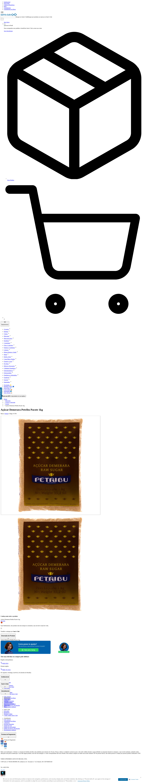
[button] (134, 779)
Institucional (7, 2)
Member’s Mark (8, 714)
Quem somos (7, 699)
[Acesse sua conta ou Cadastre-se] (4, 24)
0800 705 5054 (7, 670)
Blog (5, 6)
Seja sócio (6, 711)
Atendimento (7, 8)
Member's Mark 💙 (9, 386)
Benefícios (6, 712)
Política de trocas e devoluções (12, 705)
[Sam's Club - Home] (9, 15)
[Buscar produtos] (2, 19)
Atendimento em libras (10, 9)
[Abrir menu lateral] (2, 12)
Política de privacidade (10, 727)
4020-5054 (5, 663)
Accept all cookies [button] (123, 779)
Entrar (11, 31)
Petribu (6, 413)
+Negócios (7, 722)
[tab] (51, 465)
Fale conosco (7, 696)
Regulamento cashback (10, 707)
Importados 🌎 (8, 391)
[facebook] (1, 770)
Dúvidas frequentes (9, 701)
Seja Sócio (6, 22)
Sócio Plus (6, 3)
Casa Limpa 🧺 (8, 389)
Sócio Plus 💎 (7, 388)
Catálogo (6, 701)
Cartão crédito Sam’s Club (11, 694)
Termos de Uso (8, 725)
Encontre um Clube (9, 703)
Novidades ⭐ (8, 385)
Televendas (7, 688)
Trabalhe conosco (8, 702)
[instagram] (4, 770)
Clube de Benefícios (9, 5)
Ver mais (3, 621)
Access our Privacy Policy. (84, 781)
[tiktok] (2, 770)
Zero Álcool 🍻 (8, 393)
